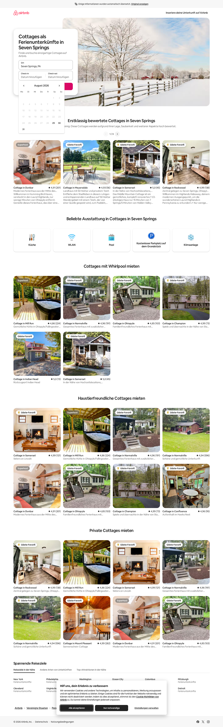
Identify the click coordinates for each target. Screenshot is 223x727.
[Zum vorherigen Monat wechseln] (24, 86)
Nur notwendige (111, 708)
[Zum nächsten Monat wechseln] (59, 86)
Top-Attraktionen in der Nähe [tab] (91, 669)
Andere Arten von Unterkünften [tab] (56, 669)
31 (23, 129)
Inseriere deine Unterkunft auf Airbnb (187, 12)
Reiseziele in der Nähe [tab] (24, 669)
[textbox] (32, 77)
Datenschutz (41, 721)
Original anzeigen (139, 4)
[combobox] (45, 66)
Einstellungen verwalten (146, 708)
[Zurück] (105, 134)
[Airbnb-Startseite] (21, 13)
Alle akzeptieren (77, 708)
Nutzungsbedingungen (62, 721)
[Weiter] (117, 134)
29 (53, 123)
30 (59, 123)
